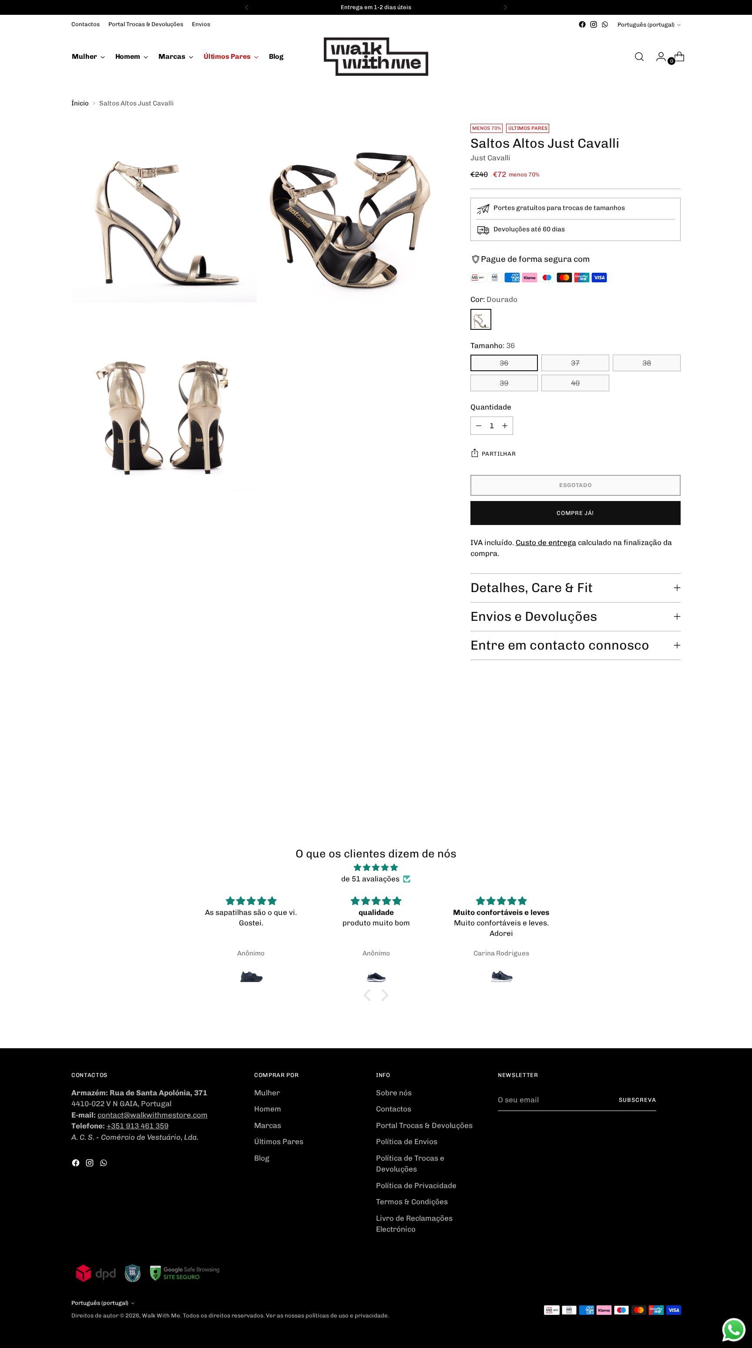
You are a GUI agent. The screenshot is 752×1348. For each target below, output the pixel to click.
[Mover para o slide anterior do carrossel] (653, 742)
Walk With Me (161, 1315)
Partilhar (499, 453)
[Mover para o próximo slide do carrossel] (673, 742)
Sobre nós (394, 1092)
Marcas (267, 1125)
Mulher (267, 1092)
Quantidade (490, 407)
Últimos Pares (278, 1141)
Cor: (493, 299)
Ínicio (80, 103)
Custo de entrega (546, 542)
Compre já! (575, 513)
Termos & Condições (412, 1201)
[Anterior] (246, 7)
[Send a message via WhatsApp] (734, 1330)
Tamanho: (492, 345)
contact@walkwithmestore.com (152, 1115)
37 (575, 363)
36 (504, 363)
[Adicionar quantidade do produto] (505, 425)
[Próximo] (505, 7)
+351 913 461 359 (137, 1125)
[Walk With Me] (376, 56)
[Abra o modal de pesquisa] (639, 56)
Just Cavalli (490, 157)
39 (504, 383)
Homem (267, 1108)
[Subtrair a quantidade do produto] (479, 425)
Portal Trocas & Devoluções (424, 1125)
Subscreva (637, 1100)
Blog (261, 1158)
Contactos (393, 1108)
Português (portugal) (646, 24)
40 (575, 383)
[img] (376, 868)
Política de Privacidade (416, 1185)
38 (646, 363)
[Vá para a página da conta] (657, 56)
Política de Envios (406, 1141)
